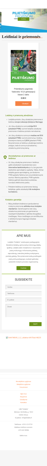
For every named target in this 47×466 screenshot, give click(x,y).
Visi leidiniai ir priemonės (31, 38)
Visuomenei (24, 387)
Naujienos (23, 397)
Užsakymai (23, 399)
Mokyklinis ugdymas (23, 384)
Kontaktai (23, 402)
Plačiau (23, 19)
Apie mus (23, 394)
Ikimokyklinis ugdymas (23, 381)
